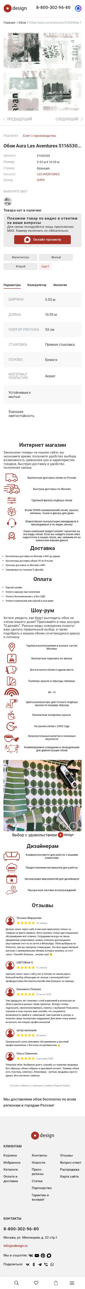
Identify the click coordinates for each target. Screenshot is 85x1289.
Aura (41, 180)
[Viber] (46, 1264)
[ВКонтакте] (27, 1264)
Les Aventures (48, 174)
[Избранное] (36, 1283)
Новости (38, 1163)
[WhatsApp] (52, 1264)
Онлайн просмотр (46, 240)
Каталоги (10, 1170)
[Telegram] (39, 1264)
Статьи (37, 1181)
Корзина (10, 1155)
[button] (63, 826)
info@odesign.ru (15, 1246)
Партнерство (42, 1188)
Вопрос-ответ (70, 1163)
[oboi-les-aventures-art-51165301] (7, 201)
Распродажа (69, 1170)
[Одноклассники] (33, 1264)
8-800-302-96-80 (53, 7)
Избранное (11, 1163)
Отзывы (66, 1155)
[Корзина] (56, 1283)
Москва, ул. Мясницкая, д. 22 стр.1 (30, 1237)
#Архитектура (20, 257)
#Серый (20, 266)
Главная (9, 22)
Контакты (39, 1155)
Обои (22, 22)
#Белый (56, 257)
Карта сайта (69, 1176)
